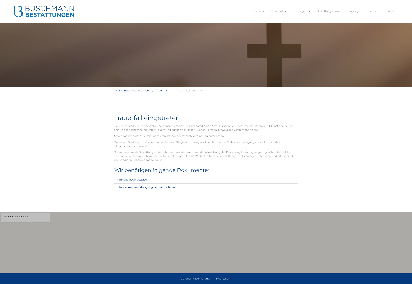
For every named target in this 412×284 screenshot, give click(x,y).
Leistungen (300, 11)
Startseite (259, 11)
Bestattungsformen (329, 11)
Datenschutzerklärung (195, 278)
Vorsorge (354, 11)
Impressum (223, 278)
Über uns (372, 11)
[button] (206, 180)
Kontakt (390, 11)
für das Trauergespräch (134, 179)
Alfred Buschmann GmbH (132, 90)
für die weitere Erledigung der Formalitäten (147, 187)
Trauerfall (277, 11)
